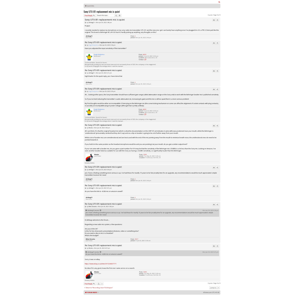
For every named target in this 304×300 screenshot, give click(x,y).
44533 (144, 54)
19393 (145, 154)
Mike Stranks (93, 206)
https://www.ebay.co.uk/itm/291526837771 (100, 264)
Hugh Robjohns (93, 45)
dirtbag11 (92, 22)
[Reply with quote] (213, 20)
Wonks (91, 128)
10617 (136, 239)
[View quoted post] (101, 210)
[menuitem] (219, 2)
